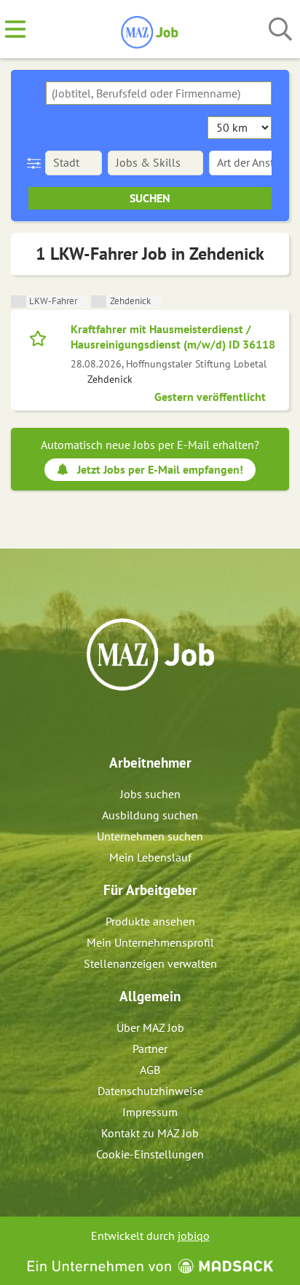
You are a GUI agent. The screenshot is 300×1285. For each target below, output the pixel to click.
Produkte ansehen (150, 921)
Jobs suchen (150, 794)
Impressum (150, 1112)
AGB (150, 1069)
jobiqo (194, 1235)
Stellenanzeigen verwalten (150, 963)
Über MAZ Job (150, 1027)
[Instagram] (163, 722)
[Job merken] (41, 337)
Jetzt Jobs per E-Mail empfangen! (160, 469)
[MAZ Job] (150, 30)
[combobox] (159, 93)
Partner (150, 1048)
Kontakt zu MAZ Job (150, 1133)
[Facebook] (139, 722)
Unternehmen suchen (150, 836)
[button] (36, 163)
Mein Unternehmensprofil (150, 942)
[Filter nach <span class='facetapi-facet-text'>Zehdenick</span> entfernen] (98, 301)
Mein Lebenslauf (150, 857)
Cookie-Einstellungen (150, 1154)
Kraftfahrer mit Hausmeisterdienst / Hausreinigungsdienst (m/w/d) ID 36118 (173, 336)
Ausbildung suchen (150, 815)
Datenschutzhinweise (150, 1090)
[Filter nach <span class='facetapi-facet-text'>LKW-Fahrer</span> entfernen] (18, 301)
